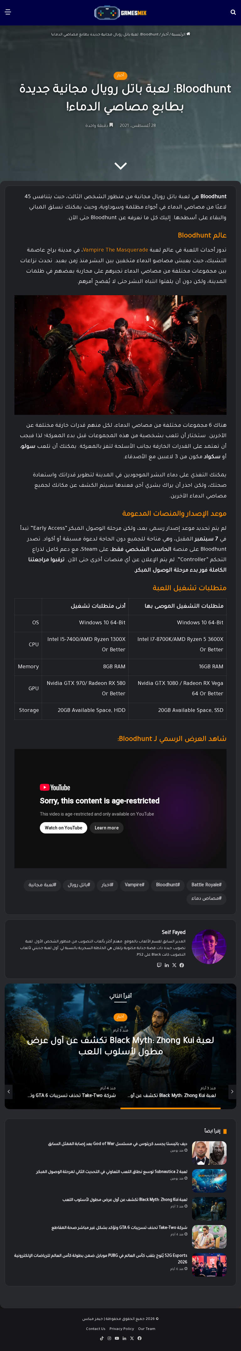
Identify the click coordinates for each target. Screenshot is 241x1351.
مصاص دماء (205, 899)
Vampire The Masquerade (115, 251)
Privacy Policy (122, 1329)
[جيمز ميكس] (120, 12)
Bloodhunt (166, 885)
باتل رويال (78, 885)
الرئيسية (179, 35)
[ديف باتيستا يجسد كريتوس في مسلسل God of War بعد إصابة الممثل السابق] (209, 1153)
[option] (120, 1046)
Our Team (146, 1329)
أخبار (165, 35)
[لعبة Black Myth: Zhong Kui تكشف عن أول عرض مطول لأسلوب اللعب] (209, 1209)
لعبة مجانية (41, 885)
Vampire (133, 885)
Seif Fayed (173, 933)
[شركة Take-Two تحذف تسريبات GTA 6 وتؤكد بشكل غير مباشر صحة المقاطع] (209, 1237)
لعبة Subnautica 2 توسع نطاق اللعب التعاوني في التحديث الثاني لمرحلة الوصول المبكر (111, 1172)
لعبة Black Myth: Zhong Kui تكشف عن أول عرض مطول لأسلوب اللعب (124, 1200)
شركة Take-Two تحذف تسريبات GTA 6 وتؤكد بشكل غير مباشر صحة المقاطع (119, 1228)
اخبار (106, 885)
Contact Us (95, 1329)
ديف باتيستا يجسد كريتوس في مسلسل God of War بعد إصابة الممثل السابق (117, 1144)
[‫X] (174, 965)
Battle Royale (205, 885)
